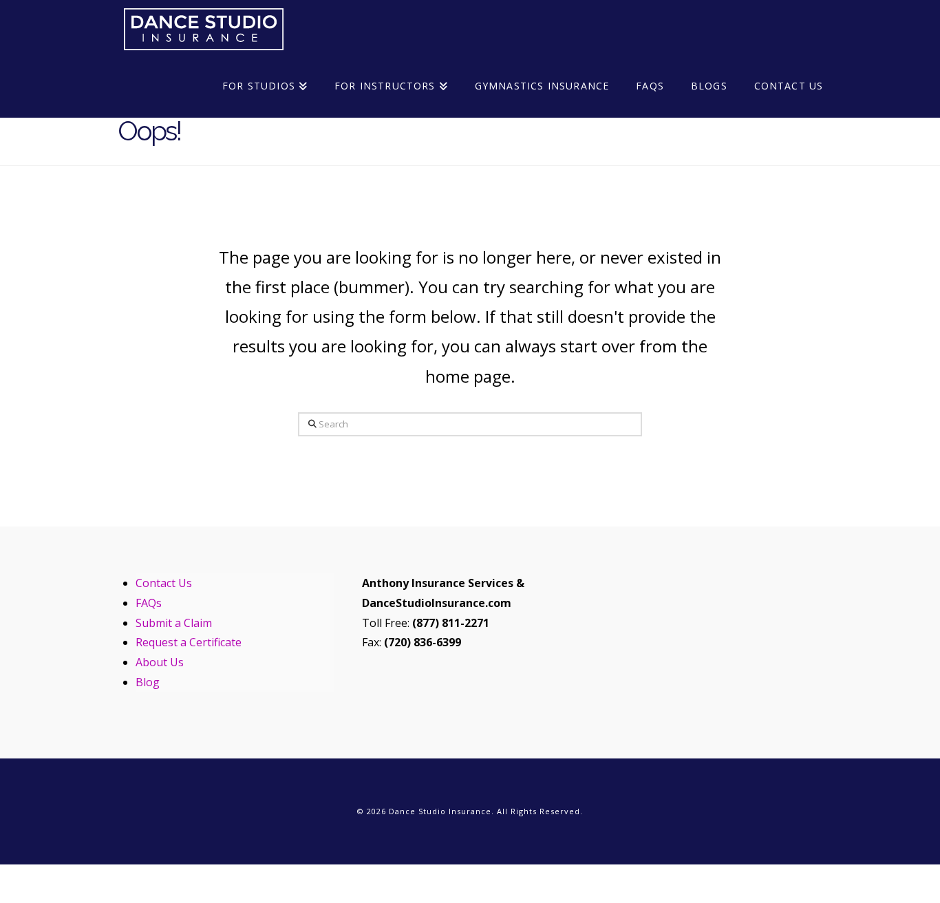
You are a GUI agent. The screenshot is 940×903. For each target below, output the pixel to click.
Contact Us (164, 583)
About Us (160, 662)
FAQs (149, 602)
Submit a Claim (174, 622)
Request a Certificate (189, 642)
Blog (148, 682)
